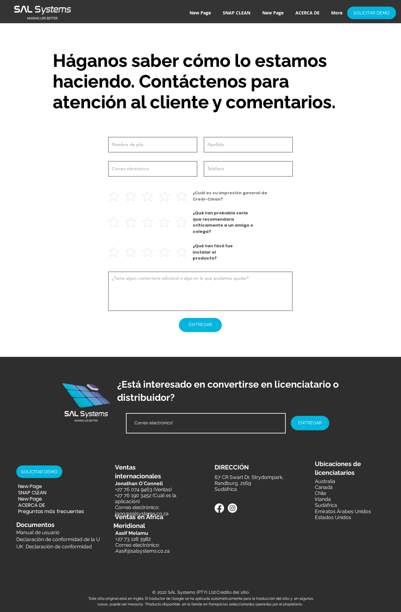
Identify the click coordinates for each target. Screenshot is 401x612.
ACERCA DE (31, 505)
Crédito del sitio (232, 592)
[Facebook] (219, 508)
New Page (30, 486)
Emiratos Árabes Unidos (343, 511)
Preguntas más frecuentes (40, 511)
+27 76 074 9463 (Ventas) (143, 489)
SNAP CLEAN (32, 493)
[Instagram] (232, 508)
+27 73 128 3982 (133, 539)
